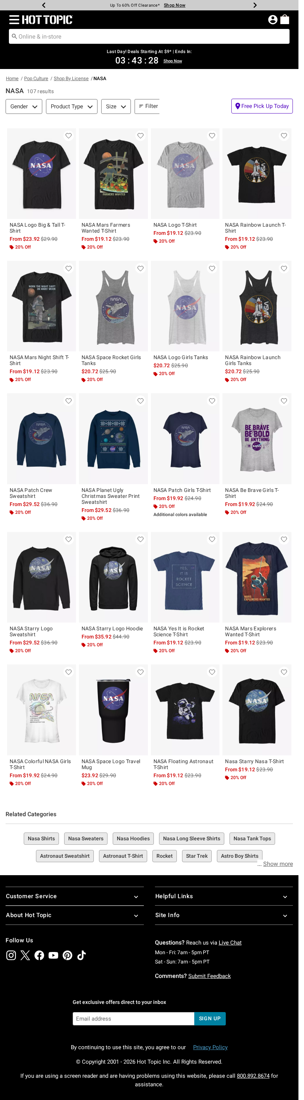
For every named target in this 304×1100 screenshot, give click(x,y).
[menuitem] (285, 19)
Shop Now (174, 5)
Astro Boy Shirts (239, 856)
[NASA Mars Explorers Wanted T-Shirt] (256, 577)
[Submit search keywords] (14, 36)
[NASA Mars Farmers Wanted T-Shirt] (113, 173)
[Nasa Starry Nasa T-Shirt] (256, 709)
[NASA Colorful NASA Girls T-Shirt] (41, 709)
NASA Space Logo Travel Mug (111, 764)
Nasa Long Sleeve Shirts (191, 838)
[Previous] (43, 5)
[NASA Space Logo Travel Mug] (113, 709)
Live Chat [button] (230, 942)
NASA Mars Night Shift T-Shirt (39, 360)
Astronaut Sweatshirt (65, 856)
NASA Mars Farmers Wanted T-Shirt (106, 228)
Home (12, 78)
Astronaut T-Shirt (123, 856)
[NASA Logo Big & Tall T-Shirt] (41, 173)
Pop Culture (36, 78)
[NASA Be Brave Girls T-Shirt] (256, 438)
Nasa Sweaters (85, 838)
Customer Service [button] (31, 896)
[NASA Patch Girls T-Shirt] (185, 438)
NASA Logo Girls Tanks (180, 357)
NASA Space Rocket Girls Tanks (111, 360)
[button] (13, 19)
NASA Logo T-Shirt (175, 225)
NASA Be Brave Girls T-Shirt (252, 493)
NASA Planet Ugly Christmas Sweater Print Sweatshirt (111, 496)
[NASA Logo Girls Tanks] (185, 306)
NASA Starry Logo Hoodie (112, 628)
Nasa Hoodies (133, 838)
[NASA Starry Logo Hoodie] (113, 577)
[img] (11, 955)
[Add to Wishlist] (68, 136)
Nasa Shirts (41, 838)
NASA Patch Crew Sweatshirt (31, 493)
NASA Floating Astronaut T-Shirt (183, 764)
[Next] (255, 5)
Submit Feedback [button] (209, 976)
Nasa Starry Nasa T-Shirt (254, 761)
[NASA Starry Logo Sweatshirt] (41, 577)
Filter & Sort (160, 106)
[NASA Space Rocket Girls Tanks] (113, 306)
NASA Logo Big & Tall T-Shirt (37, 228)
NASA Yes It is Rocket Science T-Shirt (179, 631)
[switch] (262, 106)
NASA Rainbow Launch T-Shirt (255, 228)
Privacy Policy (210, 1047)
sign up (210, 1018)
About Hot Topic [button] (29, 915)
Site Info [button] (167, 915)
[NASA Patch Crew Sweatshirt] (41, 438)
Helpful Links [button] (174, 896)
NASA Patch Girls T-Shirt (182, 490)
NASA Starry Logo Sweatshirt (31, 631)
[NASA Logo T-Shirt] (185, 173)
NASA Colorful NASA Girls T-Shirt (40, 764)
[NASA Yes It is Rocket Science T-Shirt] (185, 577)
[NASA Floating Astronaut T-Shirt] (185, 709)
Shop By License (71, 78)
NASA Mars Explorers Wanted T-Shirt (250, 631)
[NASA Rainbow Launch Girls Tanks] (256, 306)
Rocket (164, 856)
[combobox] (149, 36)
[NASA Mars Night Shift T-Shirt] (41, 306)
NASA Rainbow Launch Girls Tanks (253, 360)
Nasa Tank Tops (252, 838)
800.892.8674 (253, 1076)
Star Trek (197, 856)
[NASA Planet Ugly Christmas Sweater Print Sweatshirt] (113, 438)
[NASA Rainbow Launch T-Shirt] (256, 173)
